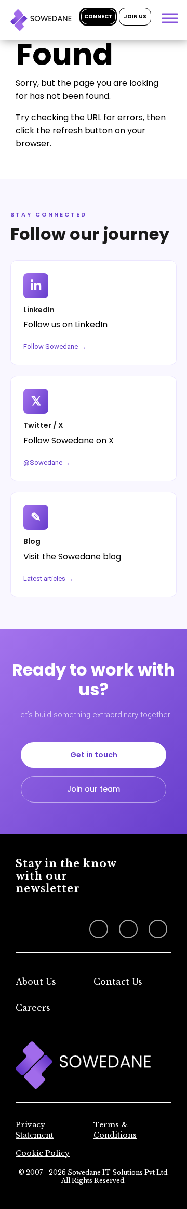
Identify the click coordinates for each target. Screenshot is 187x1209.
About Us (36, 981)
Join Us (135, 16)
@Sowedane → (47, 462)
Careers (33, 1007)
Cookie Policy (43, 1153)
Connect (98, 16)
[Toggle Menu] (170, 18)
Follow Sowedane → (54, 346)
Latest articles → (48, 578)
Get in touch (93, 754)
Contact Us (118, 981)
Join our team (93, 789)
